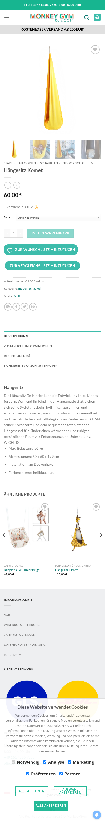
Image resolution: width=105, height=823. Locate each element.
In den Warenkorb (50, 233)
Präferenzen (43, 774)
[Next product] (7, 185)
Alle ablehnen (32, 791)
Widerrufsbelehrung (22, 624)
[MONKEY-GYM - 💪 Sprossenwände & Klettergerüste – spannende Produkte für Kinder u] (51, 17)
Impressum (12, 654)
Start (8, 163)
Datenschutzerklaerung (25, 644)
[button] (6, 17)
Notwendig (28, 762)
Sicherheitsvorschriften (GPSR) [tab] (31, 365)
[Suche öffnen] (87, 17)
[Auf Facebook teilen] (16, 307)
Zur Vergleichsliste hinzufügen (42, 265)
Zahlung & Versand (19, 634)
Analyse (56, 762)
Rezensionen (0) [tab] (17, 355)
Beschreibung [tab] (16, 336)
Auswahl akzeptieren (70, 791)
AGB (7, 614)
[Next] (92, 89)
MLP (17, 296)
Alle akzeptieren (51, 805)
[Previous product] (16, 185)
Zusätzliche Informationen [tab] (28, 346)
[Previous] (12, 89)
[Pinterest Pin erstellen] (33, 307)
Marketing (83, 762)
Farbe (7, 217)
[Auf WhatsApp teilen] (8, 307)
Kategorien (26, 163)
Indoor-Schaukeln (77, 163)
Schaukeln (49, 163)
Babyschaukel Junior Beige (22, 570)
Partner (72, 774)
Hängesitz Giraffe (66, 570)
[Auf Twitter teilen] (24, 307)
